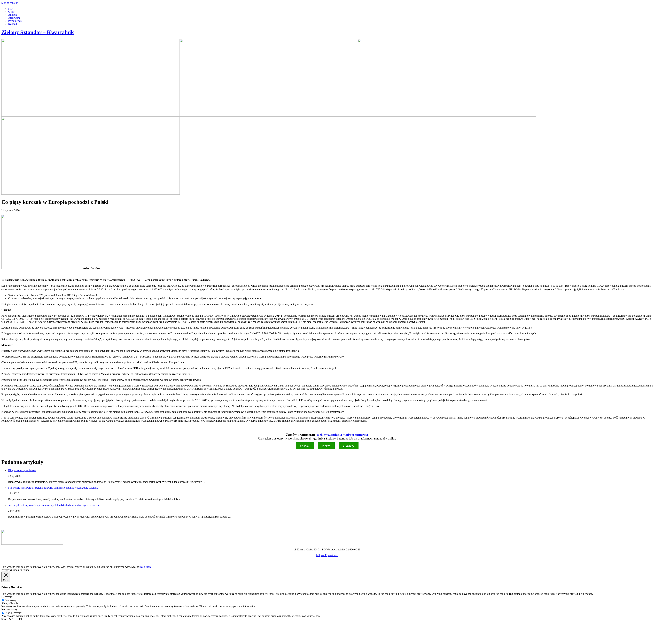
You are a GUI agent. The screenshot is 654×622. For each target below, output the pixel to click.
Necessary (11, 600)
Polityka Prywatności (327, 555)
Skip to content (9, 2)
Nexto (326, 446)
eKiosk (304, 446)
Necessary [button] (6, 596)
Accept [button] (135, 566)
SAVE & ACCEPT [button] (11, 619)
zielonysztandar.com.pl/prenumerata (342, 434)
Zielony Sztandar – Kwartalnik (37, 32)
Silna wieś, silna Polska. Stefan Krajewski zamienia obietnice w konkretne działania (53, 487)
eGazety (348, 446)
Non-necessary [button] (9, 609)
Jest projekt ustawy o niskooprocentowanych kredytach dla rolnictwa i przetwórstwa (53, 505)
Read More (145, 566)
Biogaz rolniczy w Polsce (22, 470)
